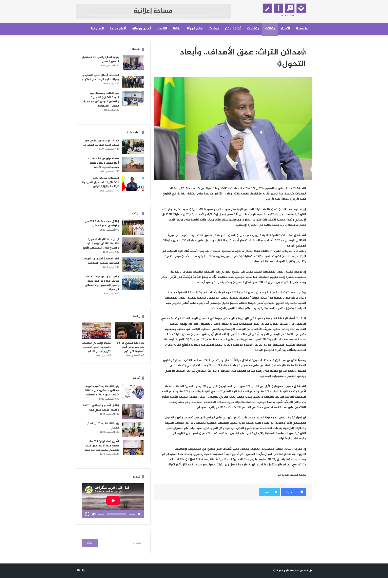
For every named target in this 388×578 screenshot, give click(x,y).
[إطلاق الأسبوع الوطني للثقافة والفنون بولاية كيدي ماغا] (133, 411)
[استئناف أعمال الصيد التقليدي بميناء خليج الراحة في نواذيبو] (133, 80)
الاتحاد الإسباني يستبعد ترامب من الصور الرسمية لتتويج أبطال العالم (96, 347)
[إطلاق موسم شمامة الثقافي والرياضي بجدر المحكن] (133, 227)
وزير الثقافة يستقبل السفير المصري (102, 425)
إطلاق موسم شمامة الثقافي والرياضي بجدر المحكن (101, 223)
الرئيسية (302, 29)
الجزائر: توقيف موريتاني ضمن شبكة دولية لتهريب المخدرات (101, 142)
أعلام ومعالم (141, 29)
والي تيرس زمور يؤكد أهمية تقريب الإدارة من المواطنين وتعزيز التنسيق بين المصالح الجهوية (102, 283)
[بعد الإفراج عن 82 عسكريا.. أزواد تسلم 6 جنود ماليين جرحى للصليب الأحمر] (133, 164)
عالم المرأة (195, 29)
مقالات (270, 29)
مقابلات (253, 29)
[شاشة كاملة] (87, 514)
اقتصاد (162, 29)
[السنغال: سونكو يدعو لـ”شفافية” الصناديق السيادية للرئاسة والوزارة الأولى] (133, 183)
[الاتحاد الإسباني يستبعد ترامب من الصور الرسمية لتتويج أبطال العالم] (96, 330)
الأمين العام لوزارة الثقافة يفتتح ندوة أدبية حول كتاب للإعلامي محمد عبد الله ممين (101, 445)
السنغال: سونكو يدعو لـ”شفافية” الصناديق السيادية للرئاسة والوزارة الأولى (100, 182)
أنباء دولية (118, 29)
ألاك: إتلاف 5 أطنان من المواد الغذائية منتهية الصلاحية (101, 260)
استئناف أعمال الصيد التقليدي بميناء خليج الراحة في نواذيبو (100, 77)
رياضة (177, 29)
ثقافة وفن (233, 29)
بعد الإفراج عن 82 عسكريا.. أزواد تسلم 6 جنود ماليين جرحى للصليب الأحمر (103, 162)
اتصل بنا (97, 29)
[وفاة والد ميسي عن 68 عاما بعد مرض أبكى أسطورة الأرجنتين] (129, 330)
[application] (113, 500)
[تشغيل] (139, 514)
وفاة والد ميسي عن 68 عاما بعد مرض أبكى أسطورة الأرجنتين (130, 347)
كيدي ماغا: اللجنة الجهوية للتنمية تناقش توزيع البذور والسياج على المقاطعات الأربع (101, 243)
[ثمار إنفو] (274, 8)
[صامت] (94, 514)
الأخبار (285, 29)
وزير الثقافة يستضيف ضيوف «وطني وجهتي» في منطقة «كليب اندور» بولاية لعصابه (101, 390)
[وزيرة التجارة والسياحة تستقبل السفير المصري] (133, 62)
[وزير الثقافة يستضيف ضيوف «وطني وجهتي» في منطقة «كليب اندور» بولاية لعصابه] (133, 391)
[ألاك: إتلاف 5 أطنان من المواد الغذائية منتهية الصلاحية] (133, 264)
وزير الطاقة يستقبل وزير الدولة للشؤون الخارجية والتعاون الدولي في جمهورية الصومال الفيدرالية (101, 99)
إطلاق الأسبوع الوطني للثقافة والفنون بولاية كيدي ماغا (100, 407)
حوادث (214, 29)
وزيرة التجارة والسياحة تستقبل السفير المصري (100, 59)
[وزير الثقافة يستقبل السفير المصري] (133, 429)
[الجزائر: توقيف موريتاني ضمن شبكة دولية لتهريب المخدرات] (133, 146)
